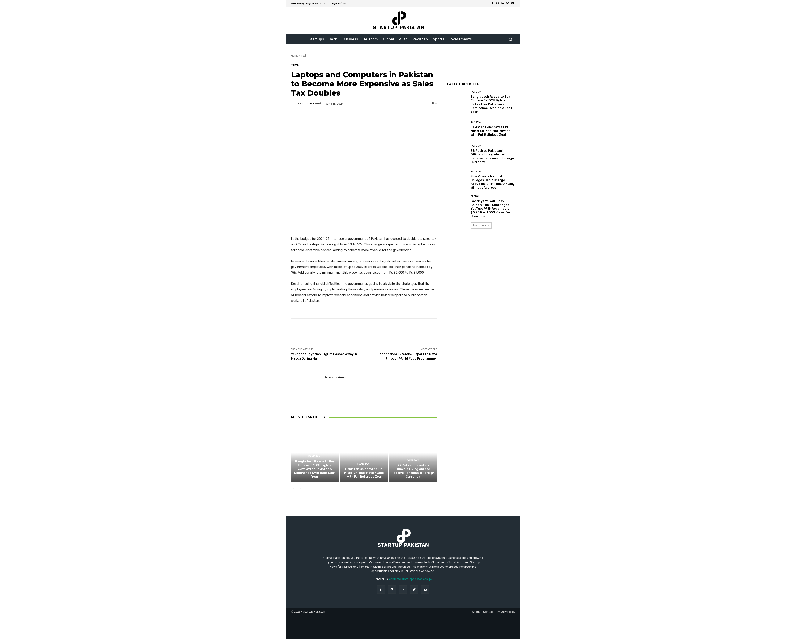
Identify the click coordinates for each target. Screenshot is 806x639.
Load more (479, 225)
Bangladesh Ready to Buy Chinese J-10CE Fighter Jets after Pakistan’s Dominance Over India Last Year (315, 469)
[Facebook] (492, 3)
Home (294, 55)
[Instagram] (497, 3)
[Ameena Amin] (294, 103)
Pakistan (314, 456)
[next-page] (300, 488)
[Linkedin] (502, 3)
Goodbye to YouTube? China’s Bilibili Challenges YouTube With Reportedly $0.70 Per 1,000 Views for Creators (490, 208)
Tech (304, 55)
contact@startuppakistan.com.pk (410, 579)
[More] (404, 118)
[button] (510, 39)
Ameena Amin (312, 103)
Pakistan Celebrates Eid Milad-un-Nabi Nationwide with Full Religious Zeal (364, 472)
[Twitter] (507, 3)
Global (475, 196)
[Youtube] (512, 3)
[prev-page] (293, 488)
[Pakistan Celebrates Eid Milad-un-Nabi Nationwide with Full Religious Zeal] (364, 453)
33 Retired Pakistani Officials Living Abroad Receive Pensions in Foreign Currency (413, 470)
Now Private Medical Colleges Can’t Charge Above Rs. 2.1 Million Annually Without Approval (493, 182)
